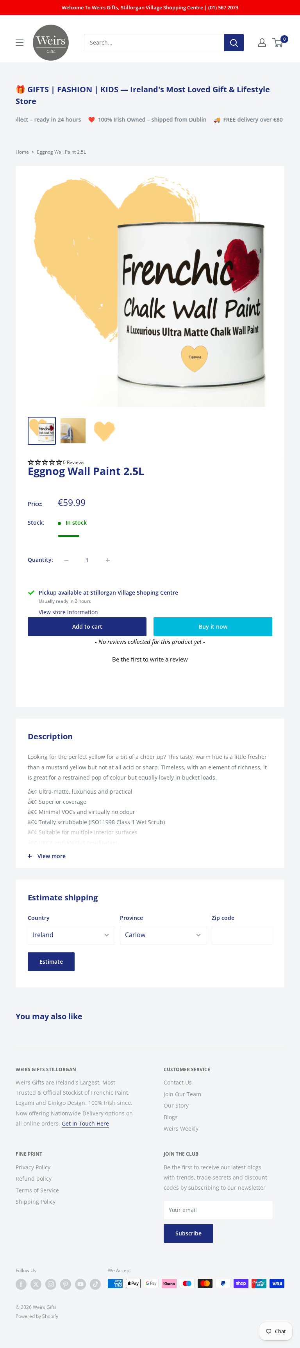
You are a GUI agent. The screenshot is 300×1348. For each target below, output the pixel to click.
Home (22, 152)
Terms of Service (37, 1190)
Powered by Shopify (37, 1316)
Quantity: (40, 559)
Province (131, 917)
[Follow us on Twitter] (35, 1284)
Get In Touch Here (85, 1123)
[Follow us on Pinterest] (65, 1284)
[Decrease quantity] (66, 560)
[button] (150, 463)
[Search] (234, 42)
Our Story (176, 1105)
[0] (278, 42)
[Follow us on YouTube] (80, 1284)
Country (39, 917)
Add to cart (87, 626)
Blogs (171, 1117)
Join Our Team (182, 1094)
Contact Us (178, 1082)
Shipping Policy (35, 1201)
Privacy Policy (33, 1167)
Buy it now (213, 626)
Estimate (51, 961)
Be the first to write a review (150, 659)
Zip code (223, 917)
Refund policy (34, 1178)
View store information (68, 612)
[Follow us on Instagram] (50, 1284)
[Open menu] (19, 42)
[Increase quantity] (108, 560)
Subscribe (188, 1233)
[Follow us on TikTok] (95, 1284)
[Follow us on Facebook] (21, 1284)
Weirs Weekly (181, 1128)
